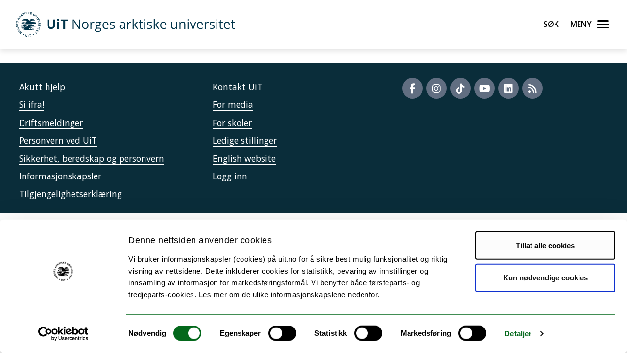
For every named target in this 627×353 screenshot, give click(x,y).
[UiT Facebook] (412, 88)
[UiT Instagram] (436, 88)
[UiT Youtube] (484, 88)
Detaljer (518, 333)
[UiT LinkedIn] (508, 88)
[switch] (282, 333)
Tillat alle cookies (545, 245)
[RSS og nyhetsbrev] (532, 88)
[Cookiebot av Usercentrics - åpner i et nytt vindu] (63, 334)
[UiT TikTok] (460, 88)
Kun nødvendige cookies (545, 277)
